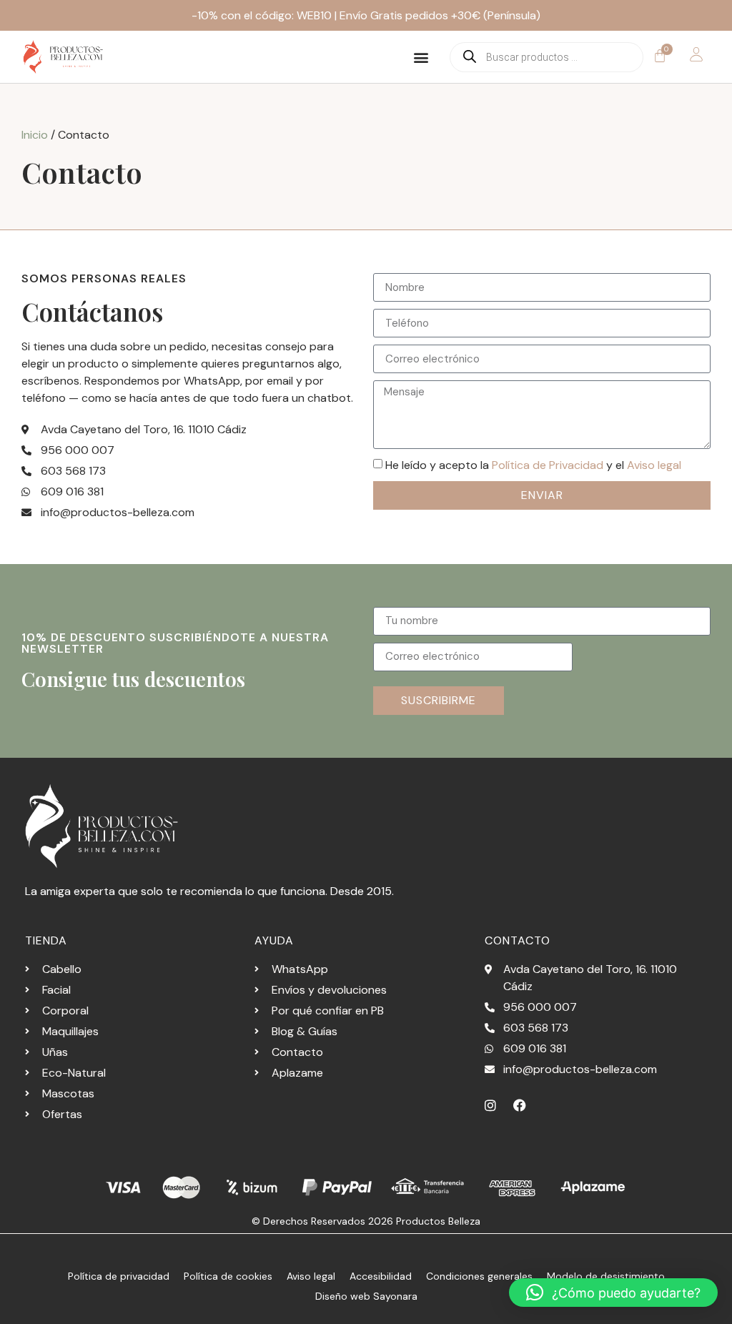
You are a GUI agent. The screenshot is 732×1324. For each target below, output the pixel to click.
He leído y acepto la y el (533, 465)
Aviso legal (654, 465)
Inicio (34, 134)
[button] (421, 57)
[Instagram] (490, 1105)
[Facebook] (520, 1105)
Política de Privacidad (547, 465)
